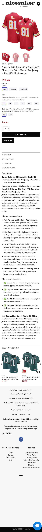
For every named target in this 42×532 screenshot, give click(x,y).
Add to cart (21, 134)
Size (3, 94)
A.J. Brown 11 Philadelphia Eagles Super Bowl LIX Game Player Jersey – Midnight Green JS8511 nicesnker (11, 378)
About (10, 452)
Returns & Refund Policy (31, 460)
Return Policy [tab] (7, 163)
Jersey (10, 64)
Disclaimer (31, 465)
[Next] (37, 31)
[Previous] (5, 31)
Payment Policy (31, 462)
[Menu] (3, 3)
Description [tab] (6, 155)
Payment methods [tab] (8, 168)
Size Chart (5, 83)
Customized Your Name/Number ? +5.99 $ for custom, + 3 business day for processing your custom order (20, 110)
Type (4, 86)
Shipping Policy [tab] (8, 159)
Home (4, 64)
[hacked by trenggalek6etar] (20, 4)
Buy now (8, 140)
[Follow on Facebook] (21, 439)
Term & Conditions (31, 452)
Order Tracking (10, 457)
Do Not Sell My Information (31, 467)
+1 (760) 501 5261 (24, 414)
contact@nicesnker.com (23, 410)
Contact (10, 455)
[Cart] (38, 4)
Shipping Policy (31, 457)
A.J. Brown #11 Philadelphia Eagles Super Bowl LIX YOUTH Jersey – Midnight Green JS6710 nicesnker (30, 378)
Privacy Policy (31, 455)
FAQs (10, 460)
